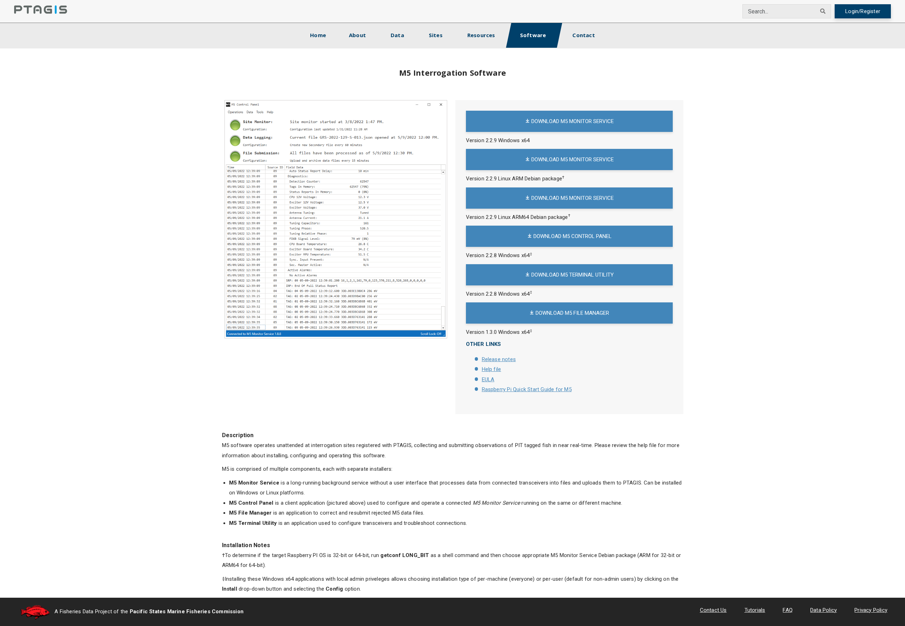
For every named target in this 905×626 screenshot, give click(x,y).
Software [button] (533, 35)
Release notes (499, 359)
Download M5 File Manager (571, 313)
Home (324, 35)
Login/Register (862, 11)
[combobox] (779, 11)
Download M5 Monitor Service (572, 121)
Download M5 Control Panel (572, 236)
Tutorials (755, 610)
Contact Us (713, 610)
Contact (583, 35)
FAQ (788, 610)
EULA (488, 379)
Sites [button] (436, 35)
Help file (491, 369)
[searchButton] (823, 11)
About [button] (357, 35)
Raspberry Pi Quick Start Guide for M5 (527, 389)
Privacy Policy (870, 610)
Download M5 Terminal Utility (572, 275)
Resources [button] (481, 35)
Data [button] (397, 35)
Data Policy (823, 610)
